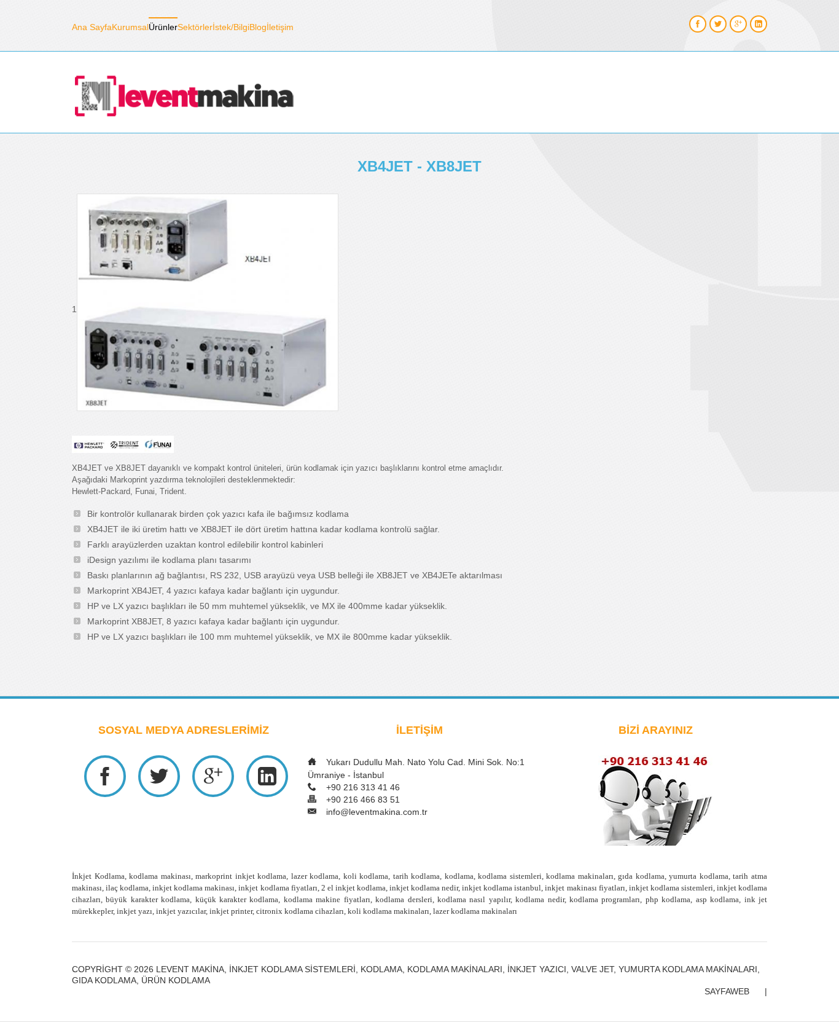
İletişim (280, 27)
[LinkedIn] (758, 24)
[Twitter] (718, 24)
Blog (258, 27)
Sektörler (195, 27)
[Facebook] (697, 24)
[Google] (738, 24)
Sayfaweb (726, 991)
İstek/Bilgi (231, 27)
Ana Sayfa (92, 27)
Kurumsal (130, 27)
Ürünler (163, 27)
